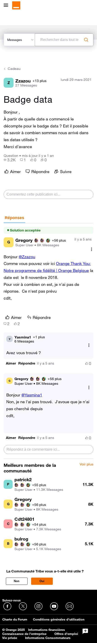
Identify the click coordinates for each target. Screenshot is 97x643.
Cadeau (14, 68)
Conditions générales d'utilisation (58, 619)
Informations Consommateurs (48, 638)
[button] (11, 363)
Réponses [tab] (14, 218)
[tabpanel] (48, 341)
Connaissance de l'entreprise (24, 634)
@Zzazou (27, 256)
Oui (41, 581)
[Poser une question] (85, 631)
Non (16, 581)
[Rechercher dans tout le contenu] (86, 40)
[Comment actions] (91, 249)
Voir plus (86, 464)
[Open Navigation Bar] (7, 5)
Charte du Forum (14, 619)
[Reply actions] (89, 345)
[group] (10, 160)
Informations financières (46, 630)
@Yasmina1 (31, 394)
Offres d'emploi (66, 634)
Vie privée (9, 638)
